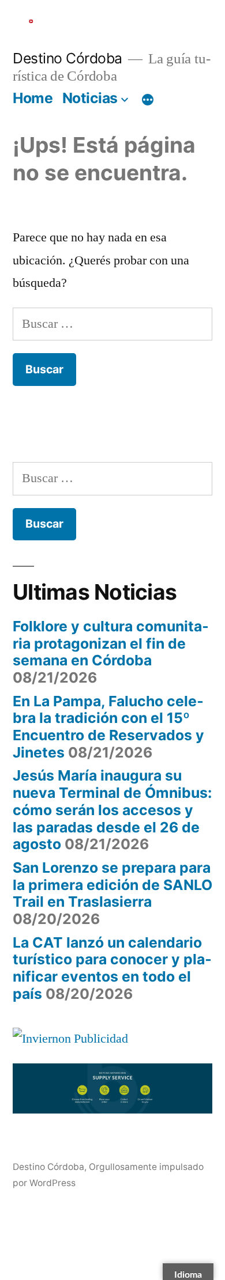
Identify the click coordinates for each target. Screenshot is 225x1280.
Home (32, 98)
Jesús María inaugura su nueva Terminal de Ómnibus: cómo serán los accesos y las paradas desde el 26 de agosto (112, 810)
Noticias (90, 98)
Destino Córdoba (67, 58)
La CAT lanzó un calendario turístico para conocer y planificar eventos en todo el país (112, 968)
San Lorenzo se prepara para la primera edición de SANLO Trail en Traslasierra (112, 884)
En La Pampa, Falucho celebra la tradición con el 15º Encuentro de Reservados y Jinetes (108, 726)
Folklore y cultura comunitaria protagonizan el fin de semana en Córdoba (111, 643)
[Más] (148, 100)
